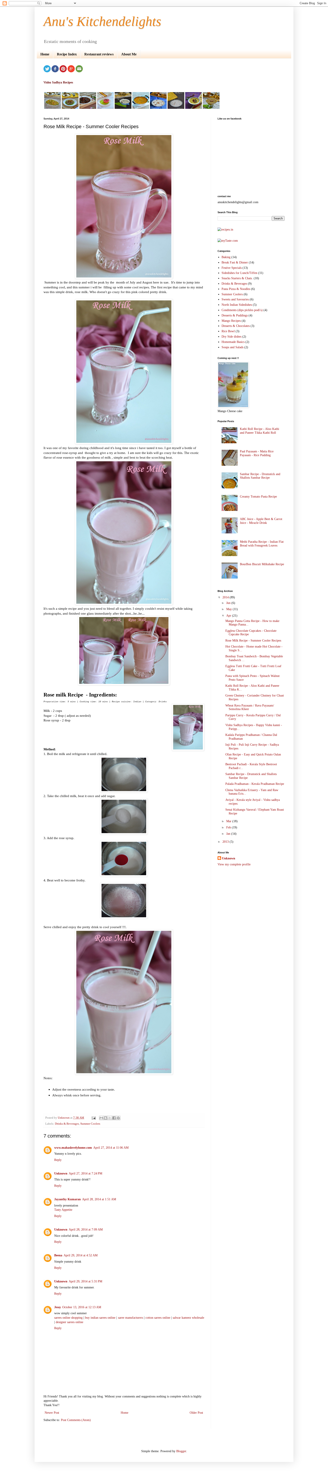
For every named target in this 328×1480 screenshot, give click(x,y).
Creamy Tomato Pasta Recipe (258, 496)
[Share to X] (110, 1118)
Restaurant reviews (99, 54)
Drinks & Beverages (67, 1123)
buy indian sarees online (100, 1317)
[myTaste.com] (228, 240)
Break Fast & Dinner (235, 262)
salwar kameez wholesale (188, 1317)
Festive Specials (232, 267)
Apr (229, 615)
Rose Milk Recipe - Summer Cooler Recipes (253, 640)
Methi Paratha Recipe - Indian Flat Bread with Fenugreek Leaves (262, 543)
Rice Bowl (228, 331)
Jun (228, 603)
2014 (226, 597)
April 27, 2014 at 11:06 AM (111, 1147)
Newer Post (52, 1412)
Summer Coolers (90, 1123)
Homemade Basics (233, 342)
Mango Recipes (231, 320)
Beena (58, 1255)
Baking (226, 257)
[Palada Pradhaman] (158, 107)
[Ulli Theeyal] (87, 107)
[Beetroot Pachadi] (105, 107)
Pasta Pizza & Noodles (236, 289)
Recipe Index (67, 54)
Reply (58, 1160)
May (229, 609)
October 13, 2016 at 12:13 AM (81, 1307)
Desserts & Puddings (235, 315)
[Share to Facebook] (114, 1118)
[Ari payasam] (176, 107)
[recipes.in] (225, 229)
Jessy (57, 1307)
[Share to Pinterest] (118, 1118)
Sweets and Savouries (235, 299)
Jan (228, 833)
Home (44, 54)
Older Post (196, 1412)
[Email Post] (93, 1117)
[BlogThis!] (105, 1118)
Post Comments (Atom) (76, 1420)
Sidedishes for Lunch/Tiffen (239, 273)
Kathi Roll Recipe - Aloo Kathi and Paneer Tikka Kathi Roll (259, 430)
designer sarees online (69, 1322)
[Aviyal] (52, 107)
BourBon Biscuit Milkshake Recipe (262, 564)
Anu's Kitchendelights (102, 21)
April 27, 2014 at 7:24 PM (85, 1173)
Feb (229, 827)
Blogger (181, 1451)
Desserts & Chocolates (236, 326)
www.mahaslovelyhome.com (73, 1147)
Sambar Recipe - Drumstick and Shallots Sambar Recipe (260, 476)
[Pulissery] (193, 107)
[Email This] (101, 1118)
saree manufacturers (130, 1317)
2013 (226, 841)
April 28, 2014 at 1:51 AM (99, 1199)
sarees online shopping (68, 1317)
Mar (229, 821)
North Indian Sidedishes (237, 304)
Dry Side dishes (231, 336)
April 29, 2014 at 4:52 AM (81, 1255)
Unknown (60, 1173)
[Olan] (123, 107)
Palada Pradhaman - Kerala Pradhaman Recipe (254, 784)
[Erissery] (70, 107)
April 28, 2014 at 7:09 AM (86, 1229)
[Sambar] (140, 107)
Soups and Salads (232, 347)
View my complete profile (234, 864)
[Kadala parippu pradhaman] (211, 107)
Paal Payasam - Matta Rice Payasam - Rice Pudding (257, 453)
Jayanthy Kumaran (67, 1199)
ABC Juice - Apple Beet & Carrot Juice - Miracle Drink (261, 520)
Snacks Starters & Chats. (237, 278)
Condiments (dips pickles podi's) (242, 310)
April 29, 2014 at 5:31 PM (85, 1281)
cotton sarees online (158, 1317)
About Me (129, 54)
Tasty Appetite (63, 1209)
